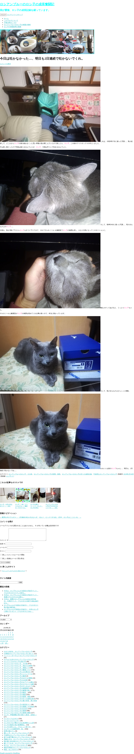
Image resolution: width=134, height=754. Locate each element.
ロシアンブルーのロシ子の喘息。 (15, 692)
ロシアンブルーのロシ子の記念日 (15, 708)
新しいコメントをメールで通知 (13, 555)
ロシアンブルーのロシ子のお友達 (15, 680)
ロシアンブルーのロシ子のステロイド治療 (19, 684)
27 (5, 641)
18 (1, 639)
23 (11, 639)
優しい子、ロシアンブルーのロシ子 (16, 733)
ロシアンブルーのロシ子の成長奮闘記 (27, 4)
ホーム (6, 18)
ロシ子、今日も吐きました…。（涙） (6, 505)
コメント (4, 540)
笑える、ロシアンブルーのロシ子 (15, 745)
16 (11, 637)
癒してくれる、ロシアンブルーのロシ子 (18, 743)
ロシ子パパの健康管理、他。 (14, 729)
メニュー (3, 15)
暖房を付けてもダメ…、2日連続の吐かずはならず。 (19, 517)
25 (1, 641)
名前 (2, 544)
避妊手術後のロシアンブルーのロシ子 (17, 747)
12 (3, 637)
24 (13, 639)
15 (9, 637)
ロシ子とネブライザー (12, 721)
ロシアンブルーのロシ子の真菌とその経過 (19, 706)
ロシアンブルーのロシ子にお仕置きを (17, 672)
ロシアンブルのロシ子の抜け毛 (15, 661)
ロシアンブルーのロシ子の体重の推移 (17, 25)
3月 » (6, 643)
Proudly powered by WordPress (10, 753)
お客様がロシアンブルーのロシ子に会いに (19, 653)
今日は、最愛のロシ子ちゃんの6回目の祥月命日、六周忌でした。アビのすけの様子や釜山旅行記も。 (21, 601)
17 (13, 637)
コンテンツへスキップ (15, 15)
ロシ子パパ (10, 476)
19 (3, 639)
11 (1, 637)
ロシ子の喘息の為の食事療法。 (15, 725)
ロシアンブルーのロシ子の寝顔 (15, 694)
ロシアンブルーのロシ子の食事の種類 (17, 713)
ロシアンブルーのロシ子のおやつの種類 (18, 678)
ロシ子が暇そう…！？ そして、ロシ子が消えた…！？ (36, 507)
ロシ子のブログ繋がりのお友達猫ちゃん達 (19, 723)
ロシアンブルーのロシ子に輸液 (15, 676)
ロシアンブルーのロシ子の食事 (15, 711)
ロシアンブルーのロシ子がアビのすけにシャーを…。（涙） (52, 506)
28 (7, 641)
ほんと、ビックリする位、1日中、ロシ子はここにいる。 (60, 517)
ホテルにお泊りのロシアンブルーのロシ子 (19, 659)
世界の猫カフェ (9, 731)
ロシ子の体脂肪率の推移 (12, 27)
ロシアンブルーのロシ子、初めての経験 (18, 665)
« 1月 (2, 643)
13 (5, 637)
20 (5, 639)
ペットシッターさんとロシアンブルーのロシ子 (20, 655)
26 (3, 641)
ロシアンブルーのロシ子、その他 (20, 474)
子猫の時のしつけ (10, 22)
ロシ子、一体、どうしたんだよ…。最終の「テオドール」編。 (21, 507)
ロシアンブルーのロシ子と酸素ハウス (17, 670)
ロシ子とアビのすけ (11, 718)
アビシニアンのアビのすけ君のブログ (13, 571)
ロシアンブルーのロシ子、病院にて (16, 668)
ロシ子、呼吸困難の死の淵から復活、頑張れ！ (20, 715)
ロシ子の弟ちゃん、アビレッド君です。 (18, 727)
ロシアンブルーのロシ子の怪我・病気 (47, 474)
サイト (2, 551)
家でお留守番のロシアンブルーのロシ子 (18, 737)
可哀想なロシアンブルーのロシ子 (105, 474)
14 (7, 637)
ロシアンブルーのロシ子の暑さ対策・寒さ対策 (20, 701)
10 (13, 634)
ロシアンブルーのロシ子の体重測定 (16, 688)
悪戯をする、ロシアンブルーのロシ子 (17, 739)
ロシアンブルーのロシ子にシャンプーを (18, 674)
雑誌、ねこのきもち (11, 749)
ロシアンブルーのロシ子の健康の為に (17, 690)
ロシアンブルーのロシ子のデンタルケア (18, 686)
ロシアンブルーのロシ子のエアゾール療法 (19, 682)
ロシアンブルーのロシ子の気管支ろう (17, 704)
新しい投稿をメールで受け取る (13, 558)
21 (7, 639)
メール (3, 547)
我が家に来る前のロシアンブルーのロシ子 (19, 741)
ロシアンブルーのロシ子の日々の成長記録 (77, 474)
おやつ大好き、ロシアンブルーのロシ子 (18, 651)
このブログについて (11, 20)
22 (9, 639)
